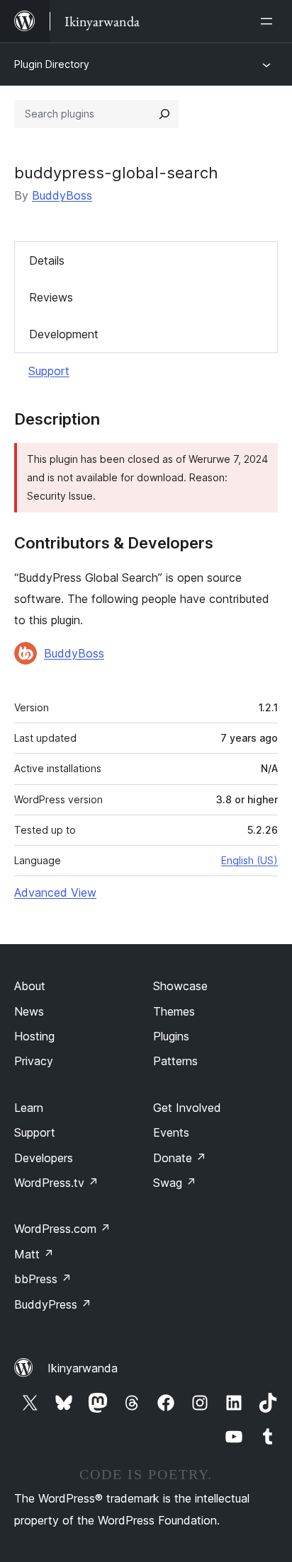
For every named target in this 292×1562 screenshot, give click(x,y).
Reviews (51, 297)
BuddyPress (52, 1304)
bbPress (43, 1279)
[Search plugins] (164, 114)
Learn (28, 1108)
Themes (174, 1011)
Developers (43, 1158)
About (29, 986)
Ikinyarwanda (82, 1368)
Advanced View (55, 892)
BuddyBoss (62, 195)
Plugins (171, 1036)
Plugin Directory (51, 64)
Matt (34, 1254)
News (29, 1011)
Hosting (34, 1036)
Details (46, 260)
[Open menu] (269, 21)
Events (171, 1132)
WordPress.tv (56, 1183)
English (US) (249, 860)
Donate (179, 1158)
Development (64, 334)
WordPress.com (62, 1229)
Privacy (33, 1061)
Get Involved (187, 1108)
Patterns (175, 1061)
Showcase (180, 986)
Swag (174, 1183)
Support (48, 371)
